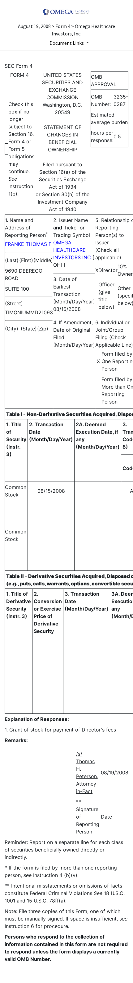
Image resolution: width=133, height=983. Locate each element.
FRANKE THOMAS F (28, 244)
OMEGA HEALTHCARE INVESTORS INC (72, 250)
